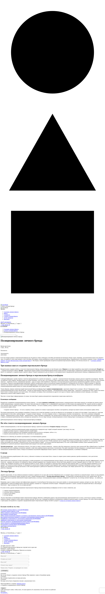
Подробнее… (4, 592)
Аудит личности (8, 317)
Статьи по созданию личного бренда (70, 500)
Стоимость (7, 315)
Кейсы (6, 313)
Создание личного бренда (11, 312)
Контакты (6, 319)
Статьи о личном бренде (11, 316)
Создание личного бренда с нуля (10, 511)
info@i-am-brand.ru (6, 322)
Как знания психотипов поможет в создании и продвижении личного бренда (22, 517)
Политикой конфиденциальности (34, 567)
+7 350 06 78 (5, 325)
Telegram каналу (21, 583)
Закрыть (3, 588)
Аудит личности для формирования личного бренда (15, 523)
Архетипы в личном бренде (8, 526)
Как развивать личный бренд (9, 514)
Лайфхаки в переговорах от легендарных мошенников (16, 520)
